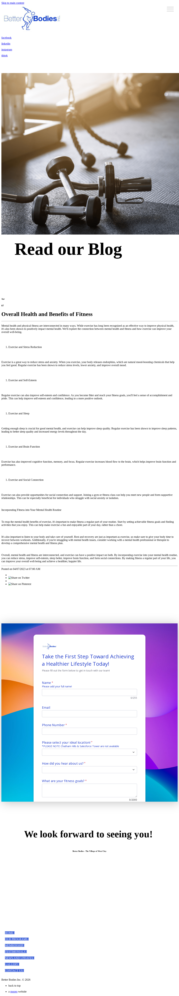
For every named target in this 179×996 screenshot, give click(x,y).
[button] (10, 932)
